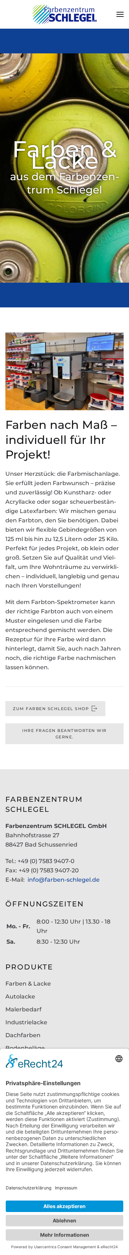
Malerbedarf (23, 1009)
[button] (120, 14)
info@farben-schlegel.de (64, 879)
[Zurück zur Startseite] (64, 14)
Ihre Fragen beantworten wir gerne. (64, 733)
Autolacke (20, 996)
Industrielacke (26, 1022)
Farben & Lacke (28, 983)
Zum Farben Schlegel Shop (51, 708)
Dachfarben (22, 1035)
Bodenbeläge (25, 1048)
